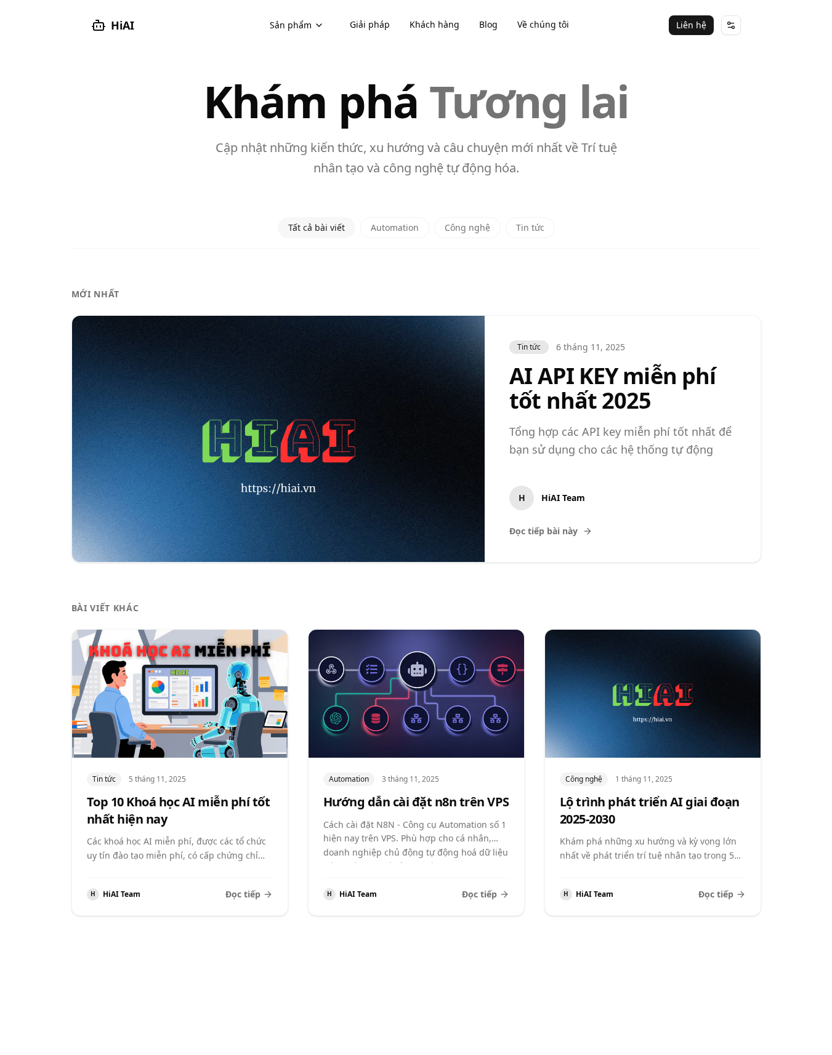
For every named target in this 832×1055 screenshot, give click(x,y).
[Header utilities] (731, 25)
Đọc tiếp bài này (543, 531)
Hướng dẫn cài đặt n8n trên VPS (416, 801)
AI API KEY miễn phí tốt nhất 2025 (612, 388)
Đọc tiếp (243, 894)
